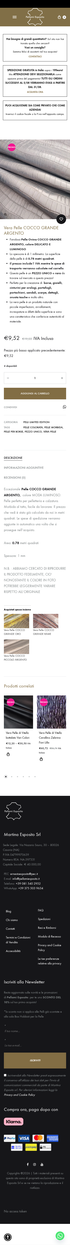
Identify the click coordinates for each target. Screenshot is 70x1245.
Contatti (10, 929)
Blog (8, 911)
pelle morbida (53, 427)
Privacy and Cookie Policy (49, 947)
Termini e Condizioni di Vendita (18, 940)
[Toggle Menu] (14, 17)
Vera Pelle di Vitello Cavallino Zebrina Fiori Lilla (50, 737)
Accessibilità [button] (13, 951)
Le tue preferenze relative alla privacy (49, 961)
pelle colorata (33, 427)
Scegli (18, 756)
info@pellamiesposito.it (25, 879)
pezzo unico (33, 431)
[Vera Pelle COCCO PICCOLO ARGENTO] (16, 646)
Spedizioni (44, 919)
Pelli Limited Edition (36, 422)
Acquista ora (35, 92)
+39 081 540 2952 (28, 883)
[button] (5, 214)
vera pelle (49, 431)
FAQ (41, 910)
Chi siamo (12, 920)
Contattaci (35, 56)
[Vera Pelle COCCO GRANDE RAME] (45, 621)
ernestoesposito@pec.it (24, 874)
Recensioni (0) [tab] (14, 477)
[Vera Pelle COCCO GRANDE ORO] (16, 621)
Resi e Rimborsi (47, 928)
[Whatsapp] (60, 1235)
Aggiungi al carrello (35, 393)
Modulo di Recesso (49, 936)
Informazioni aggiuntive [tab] (24, 468)
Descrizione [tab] (13, 458)
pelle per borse (13, 431)
